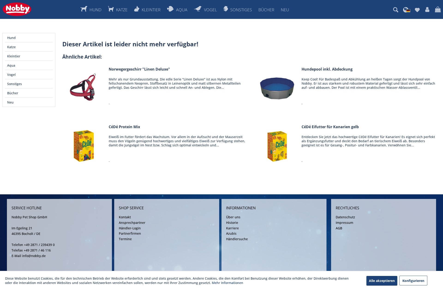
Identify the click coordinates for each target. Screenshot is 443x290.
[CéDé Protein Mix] (84, 144)
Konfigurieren (413, 280)
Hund (11, 38)
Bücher (12, 93)
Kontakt (125, 217)
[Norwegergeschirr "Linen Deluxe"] (84, 87)
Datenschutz (345, 217)
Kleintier (13, 56)
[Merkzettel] (417, 9)
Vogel (11, 74)
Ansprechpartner (132, 222)
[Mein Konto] (427, 9)
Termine (125, 239)
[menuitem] (396, 10)
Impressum (344, 222)
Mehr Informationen (227, 283)
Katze (11, 47)
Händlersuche (237, 239)
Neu (10, 102)
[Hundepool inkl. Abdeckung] (277, 87)
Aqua (11, 65)
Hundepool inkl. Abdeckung (327, 69)
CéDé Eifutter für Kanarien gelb (330, 126)
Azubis (231, 233)
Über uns (233, 217)
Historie (232, 222)
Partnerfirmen (130, 233)
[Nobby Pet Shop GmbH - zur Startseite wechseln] (17, 9)
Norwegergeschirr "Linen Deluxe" (139, 69)
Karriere (232, 228)
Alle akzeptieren (382, 280)
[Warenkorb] (438, 9)
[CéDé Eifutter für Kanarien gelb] (277, 144)
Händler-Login (130, 228)
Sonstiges (14, 84)
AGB (339, 228)
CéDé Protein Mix (124, 126)
